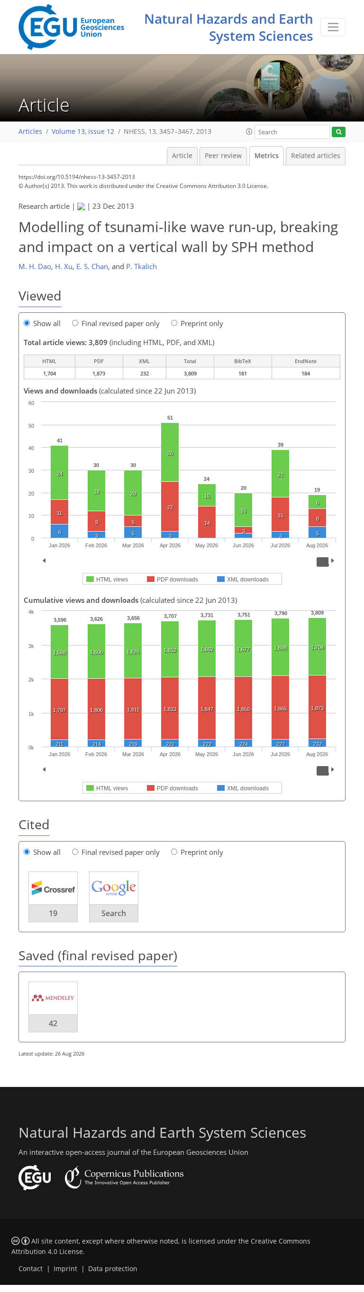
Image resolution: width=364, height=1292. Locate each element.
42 (53, 1023)
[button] (249, 131)
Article (182, 155)
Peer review (223, 155)
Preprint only (202, 323)
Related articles (315, 155)
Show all (47, 323)
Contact (30, 1268)
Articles (30, 131)
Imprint (65, 1268)
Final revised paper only (121, 323)
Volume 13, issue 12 (83, 131)
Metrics (267, 155)
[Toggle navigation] (333, 27)
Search (113, 913)
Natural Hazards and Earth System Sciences (228, 27)
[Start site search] (339, 132)
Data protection (112, 1268)
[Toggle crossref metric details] (53, 887)
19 (53, 913)
